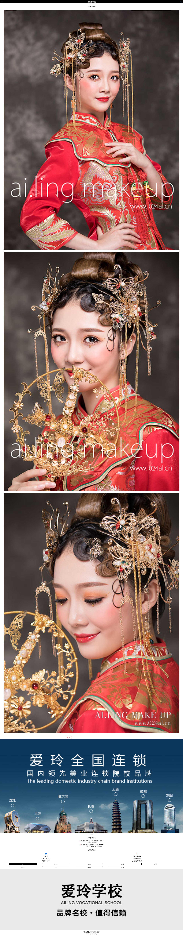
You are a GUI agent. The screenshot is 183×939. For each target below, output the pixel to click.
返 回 (68, 737)
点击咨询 (91, 834)
